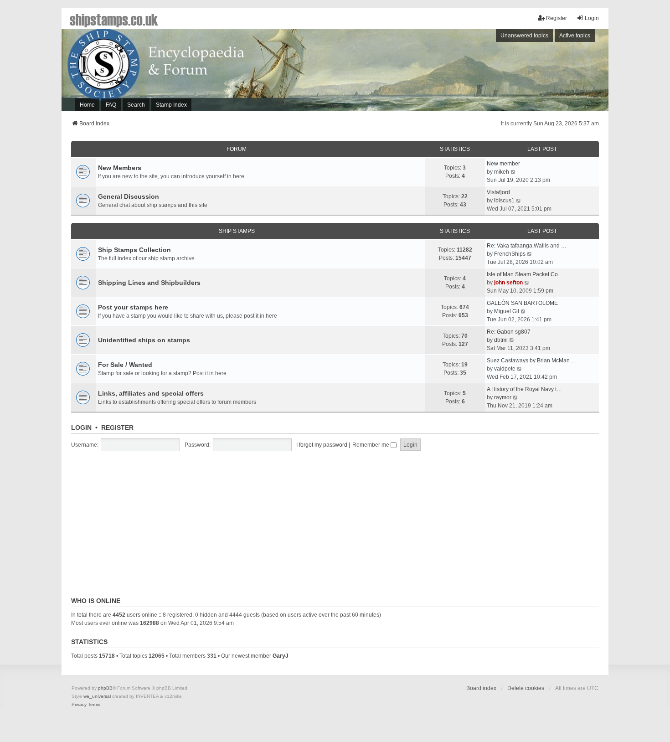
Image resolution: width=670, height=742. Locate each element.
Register (117, 427)
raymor (502, 397)
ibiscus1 (504, 200)
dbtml (501, 340)
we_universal (97, 696)
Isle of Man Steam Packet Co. (523, 274)
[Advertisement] (483, 72)
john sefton (508, 282)
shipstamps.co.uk (114, 19)
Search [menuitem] (136, 105)
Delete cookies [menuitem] (525, 688)
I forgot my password (321, 445)
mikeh (501, 172)
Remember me (371, 445)
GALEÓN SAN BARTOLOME (522, 303)
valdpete (504, 369)
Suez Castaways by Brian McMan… (531, 360)
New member (503, 163)
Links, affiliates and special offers (151, 393)
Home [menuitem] (87, 105)
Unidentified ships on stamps (144, 340)
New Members (119, 167)
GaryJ (281, 656)
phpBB (105, 687)
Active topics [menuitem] (574, 35)
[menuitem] (79, 705)
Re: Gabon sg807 (509, 332)
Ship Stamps (237, 231)
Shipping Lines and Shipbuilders (149, 282)
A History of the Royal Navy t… (524, 389)
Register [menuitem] (556, 18)
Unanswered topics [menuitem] (524, 35)
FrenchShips (510, 254)
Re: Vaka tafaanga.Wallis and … (527, 245)
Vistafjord (498, 192)
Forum (237, 149)
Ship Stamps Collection (134, 249)
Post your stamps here (133, 307)
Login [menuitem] (592, 18)
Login (81, 427)
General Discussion (128, 196)
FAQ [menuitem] (111, 105)
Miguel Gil (506, 311)
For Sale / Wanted (125, 364)
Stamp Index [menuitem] (171, 105)
